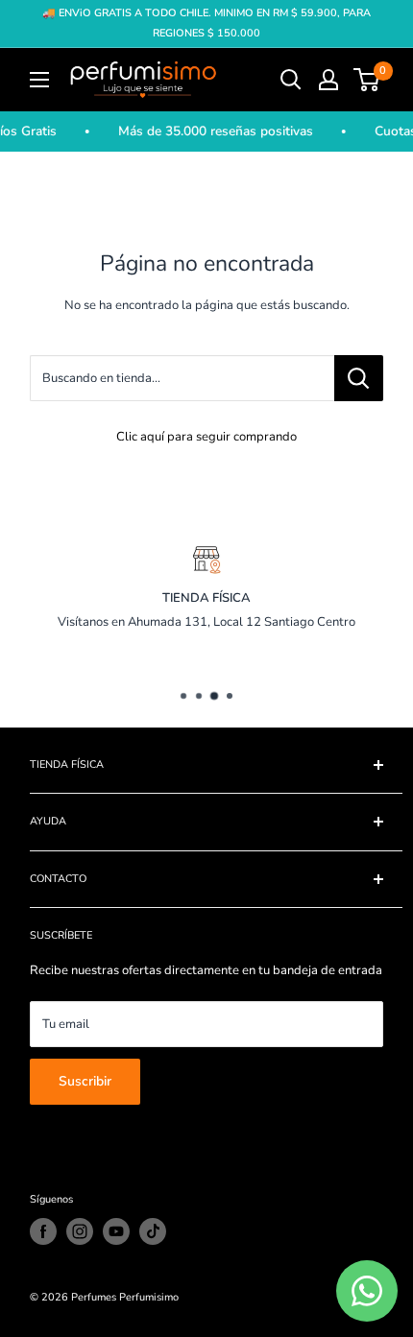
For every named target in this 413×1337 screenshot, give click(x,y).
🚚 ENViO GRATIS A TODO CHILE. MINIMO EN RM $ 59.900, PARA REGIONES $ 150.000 (206, 23)
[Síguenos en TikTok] (152, 1231)
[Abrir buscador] (291, 79)
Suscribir (85, 1081)
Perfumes (93, 1297)
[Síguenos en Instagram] (79, 1231)
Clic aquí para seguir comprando (206, 436)
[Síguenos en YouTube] (116, 1231)
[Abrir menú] (39, 79)
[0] (367, 79)
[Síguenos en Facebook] (43, 1231)
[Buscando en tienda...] (358, 378)
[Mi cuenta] (328, 79)
